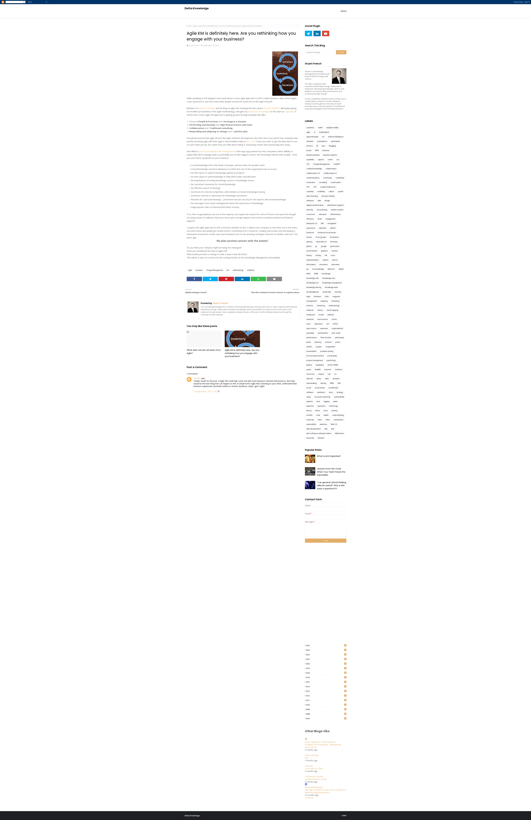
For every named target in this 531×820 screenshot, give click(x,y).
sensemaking (311, 383)
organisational (337, 328)
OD (327, 324)
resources (310, 374)
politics (309, 346)
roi (335, 374)
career (330, 159)
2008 (326, 714)
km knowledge (318, 269)
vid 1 (248, 141)
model (321, 315)
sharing (323, 383)
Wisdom (321, 438)
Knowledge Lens (328, 278)
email (319, 219)
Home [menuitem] (343, 11)
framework (334, 237)
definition (310, 200)
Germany (333, 242)
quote (308, 369)
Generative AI (321, 242)
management (311, 301)
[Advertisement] (316, 593)
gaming (309, 242)
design (327, 200)
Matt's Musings (312, 755)
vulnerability (311, 424)
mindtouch (310, 315)
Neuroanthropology (314, 787)
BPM (317, 150)
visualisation (338, 420)
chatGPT (337, 164)
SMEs (332, 383)
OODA (335, 324)
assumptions (322, 141)
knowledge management (332, 283)
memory (309, 305)
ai (314, 132)
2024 (326, 650)
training (334, 410)
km (228, 270)
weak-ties (323, 424)
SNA (339, 383)
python (309, 365)
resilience (338, 369)
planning (318, 342)
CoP (308, 187)
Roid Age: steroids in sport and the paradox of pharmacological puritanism (325, 791)
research (327, 369)
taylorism (310, 406)
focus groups (321, 237)
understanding (338, 415)
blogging (332, 146)
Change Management (214, 270)
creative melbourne (327, 187)
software (309, 392)
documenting (322, 210)
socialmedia (333, 388)
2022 (326, 659)
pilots (308, 342)
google (323, 246)
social (308, 388)
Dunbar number (337, 210)
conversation (336, 182)
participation (323, 333)
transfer (309, 415)
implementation (312, 260)
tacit (318, 401)
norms (334, 319)
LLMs (327, 296)
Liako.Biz (309, 766)
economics (310, 214)
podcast (328, 342)
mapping (324, 301)
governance (334, 246)
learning (338, 292)
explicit (332, 228)
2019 (326, 668)
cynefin (340, 191)
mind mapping (332, 310)
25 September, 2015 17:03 (206, 391)
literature (317, 296)
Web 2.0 (334, 424)
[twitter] (308, 33)
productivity (332, 356)
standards (321, 392)
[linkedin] (317, 33)
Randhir (197, 378)
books (308, 150)
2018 (326, 673)
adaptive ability (332, 127)
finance (309, 237)
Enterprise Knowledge (259, 111)
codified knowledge (314, 168)
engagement (330, 219)
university (310, 420)
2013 (326, 691)
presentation (311, 351)
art (323, 137)
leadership (327, 292)
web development (313, 429)
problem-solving (326, 351)
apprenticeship (312, 137)
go (316, 246)
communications (312, 178)
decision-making (328, 196)
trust (318, 415)
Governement (311, 251)
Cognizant (289, 111)
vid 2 (254, 141)
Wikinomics (339, 433)
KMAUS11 (331, 269)
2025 (326, 645)
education (323, 214)
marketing (335, 301)
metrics (320, 310)
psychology (331, 360)
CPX (314, 187)
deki (319, 200)
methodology (238, 270)
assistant (309, 141)
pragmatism (330, 346)
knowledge (326, 273)
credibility (321, 191)
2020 (326, 663)
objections (318, 324)
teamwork (321, 406)
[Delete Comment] (218, 391)
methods (250, 270)
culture (331, 191)
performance (311, 337)
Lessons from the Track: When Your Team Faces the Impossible (331, 471)
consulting (323, 182)
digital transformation (315, 205)
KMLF (308, 273)
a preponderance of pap (315, 779)
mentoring (321, 305)
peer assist (336, 333)
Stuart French (194, 45)
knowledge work (331, 287)
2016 (326, 677)
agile (195, 26)
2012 (326, 695)
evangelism (331, 223)
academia (310, 127)
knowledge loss (312, 283)
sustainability (339, 397)
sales (327, 378)
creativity (309, 191)
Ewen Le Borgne (207, 108)
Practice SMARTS (271, 108)
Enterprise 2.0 (311, 223)
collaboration (331, 168)
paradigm (310, 333)
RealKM (318, 369)
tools (326, 410)
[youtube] (325, 33)
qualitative (320, 365)
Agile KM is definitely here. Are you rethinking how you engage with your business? (242, 353)
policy (337, 342)
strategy (340, 392)
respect (321, 374)
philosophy (339, 337)
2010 (326, 705)
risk (329, 374)
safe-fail (309, 378)
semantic (336, 378)
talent (335, 401)
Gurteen (334, 251)
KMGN (341, 269)
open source (311, 328)
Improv (335, 260)
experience (310, 228)
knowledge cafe (312, 278)
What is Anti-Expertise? (329, 456)
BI (317, 146)
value (320, 420)
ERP (322, 223)
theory (309, 410)
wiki (332, 429)
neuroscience (322, 319)
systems (309, 401)
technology (333, 406)
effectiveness (335, 214)
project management (314, 360)
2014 (326, 686)
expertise (322, 228)
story (331, 392)
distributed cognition (335, 205)
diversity (309, 210)
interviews (335, 264)
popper (319, 346)
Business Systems (330, 155)
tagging (326, 401)
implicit (325, 260)
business (199, 270)
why (325, 429)
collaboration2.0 (330, 173)
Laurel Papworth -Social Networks (320, 742)
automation (335, 141)
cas (337, 159)
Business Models (313, 155)
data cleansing (312, 196)
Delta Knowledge (197, 8)
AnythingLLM (324, 132)
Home (189, 26)
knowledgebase (312, 292)
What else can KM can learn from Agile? (204, 352)
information (311, 264)
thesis (317, 410)
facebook (310, 232)
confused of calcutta (314, 776)
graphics (324, 251)
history (309, 255)
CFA (307, 164)
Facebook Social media (327, 232)
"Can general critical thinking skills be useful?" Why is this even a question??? (331, 485)
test (306, 758)
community (327, 178)
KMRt (316, 273)
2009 (326, 709)
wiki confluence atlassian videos (318, 433)
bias (323, 146)
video (328, 420)
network (330, 315)
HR (326, 255)
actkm (320, 127)
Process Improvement (315, 356)
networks (310, 319)
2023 (326, 654)
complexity (340, 178)
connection (310, 182)
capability (310, 159)
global (308, 246)
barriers (309, 146)
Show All (309, 797)
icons (333, 255)
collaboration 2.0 (313, 173)
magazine (336, 296)
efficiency (310, 219)
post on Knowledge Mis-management (217, 151)
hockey (318, 255)
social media (320, 388)
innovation (323, 264)
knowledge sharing (313, 287)
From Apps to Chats (314, 768)
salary (318, 378)
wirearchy (310, 438)
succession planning (322, 397)
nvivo (308, 324)
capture (321, 159)
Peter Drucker (326, 337)
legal (308, 296)
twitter (326, 415)
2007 (326, 718)
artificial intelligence (335, 137)
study (308, 397)
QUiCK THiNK (333, 365)
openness (324, 328)
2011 (326, 700)
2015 (326, 682)
